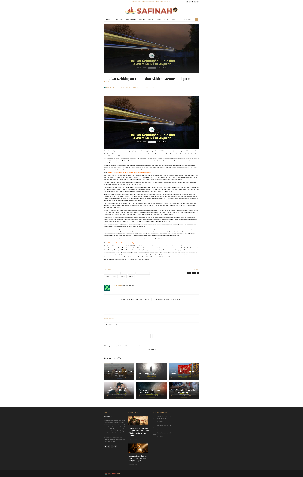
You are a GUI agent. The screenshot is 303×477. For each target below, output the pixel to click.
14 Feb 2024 (175, 377)
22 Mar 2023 (161, 429)
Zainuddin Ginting (113, 87)
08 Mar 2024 (143, 377)
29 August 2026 (133, 464)
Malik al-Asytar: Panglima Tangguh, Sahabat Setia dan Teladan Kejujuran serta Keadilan (138, 431)
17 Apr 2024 (110, 377)
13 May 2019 (161, 421)
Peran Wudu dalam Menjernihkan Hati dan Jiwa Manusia (183, 391)
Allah (124, 273)
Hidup (114, 276)
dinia (139, 273)
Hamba (107, 276)
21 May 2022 (126, 87)
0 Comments (136, 87)
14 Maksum (181, 377)
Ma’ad (148, 377)
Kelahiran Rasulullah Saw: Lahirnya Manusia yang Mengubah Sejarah (138, 458)
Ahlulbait (108, 273)
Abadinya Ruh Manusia (147, 373)
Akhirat (117, 273)
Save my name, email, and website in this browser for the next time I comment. (125, 346)
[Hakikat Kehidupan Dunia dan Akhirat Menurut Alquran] (108, 288)
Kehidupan (122, 276)
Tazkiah (106, 81)
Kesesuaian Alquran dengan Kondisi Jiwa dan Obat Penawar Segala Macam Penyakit (128, 172)
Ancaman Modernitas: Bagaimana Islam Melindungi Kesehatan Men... (119, 390)
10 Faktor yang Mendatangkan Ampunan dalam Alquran (121, 243)
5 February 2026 (133, 439)
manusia (131, 276)
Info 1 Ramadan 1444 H (164, 425)
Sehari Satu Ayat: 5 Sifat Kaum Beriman (164, 417)
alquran (131, 273)
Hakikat (146, 273)
